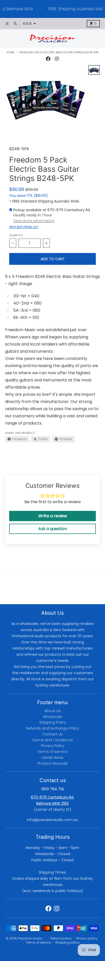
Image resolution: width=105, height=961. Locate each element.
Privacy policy (87, 938)
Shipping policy (67, 942)
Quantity (16, 235)
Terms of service (38, 942)
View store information (34, 220)
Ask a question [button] (52, 529)
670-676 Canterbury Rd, (52, 797)
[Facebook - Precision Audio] (48, 58)
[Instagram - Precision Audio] (57, 58)
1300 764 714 (52, 789)
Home (10, 52)
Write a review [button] (52, 516)
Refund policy (61, 938)
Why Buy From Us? (23, 227)
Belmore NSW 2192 (52, 803)
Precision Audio (30, 938)
